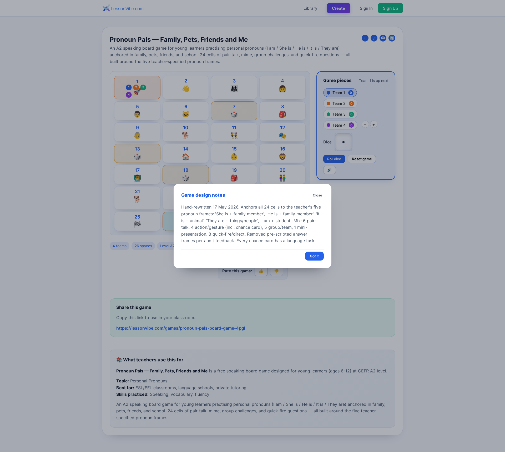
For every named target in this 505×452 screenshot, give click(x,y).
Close (317, 195)
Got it (314, 256)
